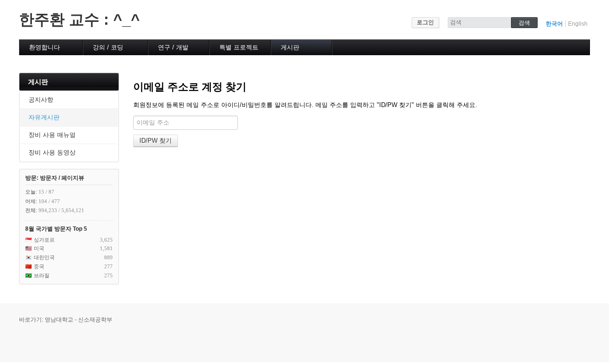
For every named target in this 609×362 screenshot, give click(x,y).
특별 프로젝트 (238, 47)
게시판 (290, 47)
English (578, 23)
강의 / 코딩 (108, 47)
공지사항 (41, 99)
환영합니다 (44, 47)
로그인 (425, 22)
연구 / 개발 (173, 47)
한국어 (554, 23)
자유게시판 (44, 117)
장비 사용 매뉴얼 (52, 134)
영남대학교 (59, 319)
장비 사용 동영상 (52, 152)
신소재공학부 (95, 319)
